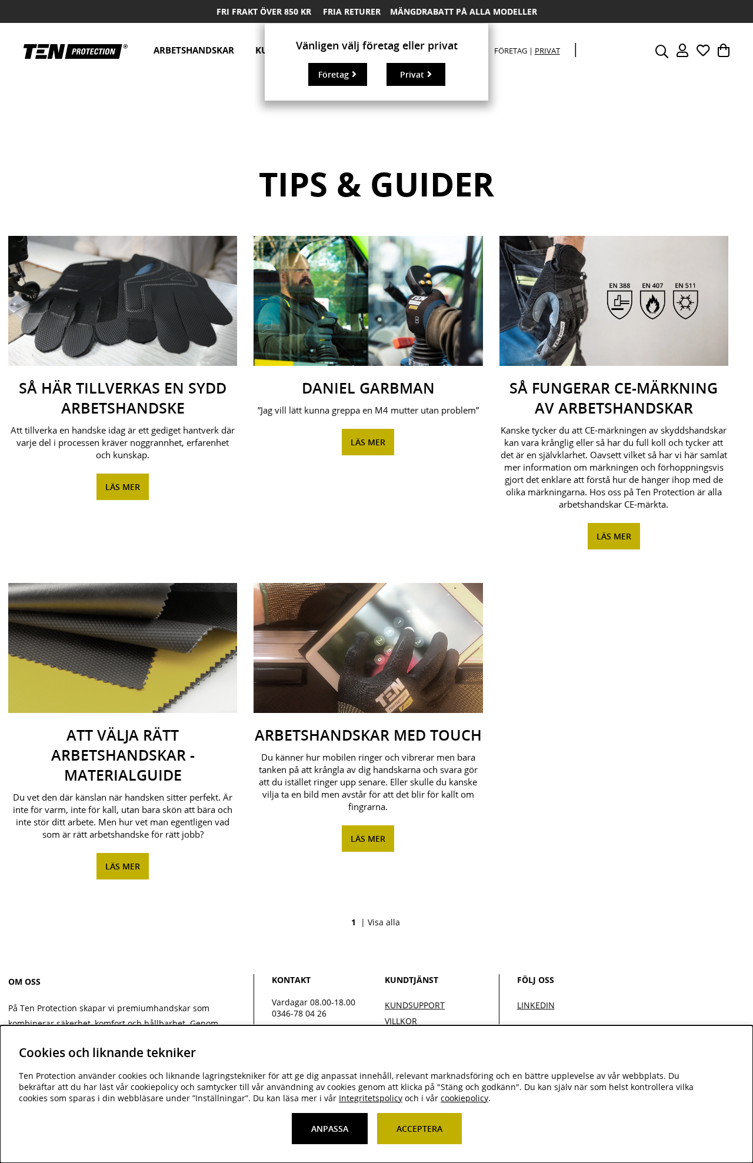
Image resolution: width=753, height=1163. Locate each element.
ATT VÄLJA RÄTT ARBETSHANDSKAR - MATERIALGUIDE (123, 755)
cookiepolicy (464, 1098)
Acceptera (419, 1128)
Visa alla (384, 922)
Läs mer (122, 486)
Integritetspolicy (370, 1098)
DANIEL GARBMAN (368, 388)
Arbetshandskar (194, 50)
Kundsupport (415, 1005)
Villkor (401, 1021)
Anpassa (329, 1128)
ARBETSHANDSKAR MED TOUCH (368, 735)
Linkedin (536, 1005)
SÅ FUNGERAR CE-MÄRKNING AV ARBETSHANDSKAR (613, 398)
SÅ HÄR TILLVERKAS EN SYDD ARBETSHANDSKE (122, 398)
